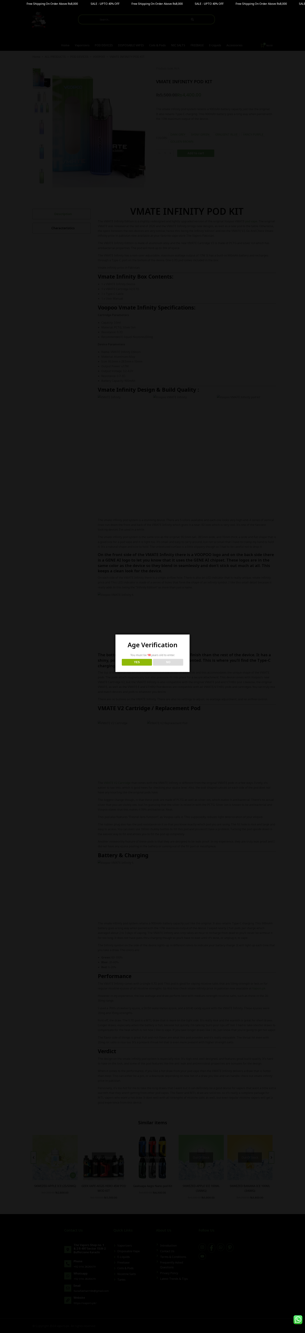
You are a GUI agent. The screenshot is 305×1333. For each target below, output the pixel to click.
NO (168, 662)
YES (137, 662)
